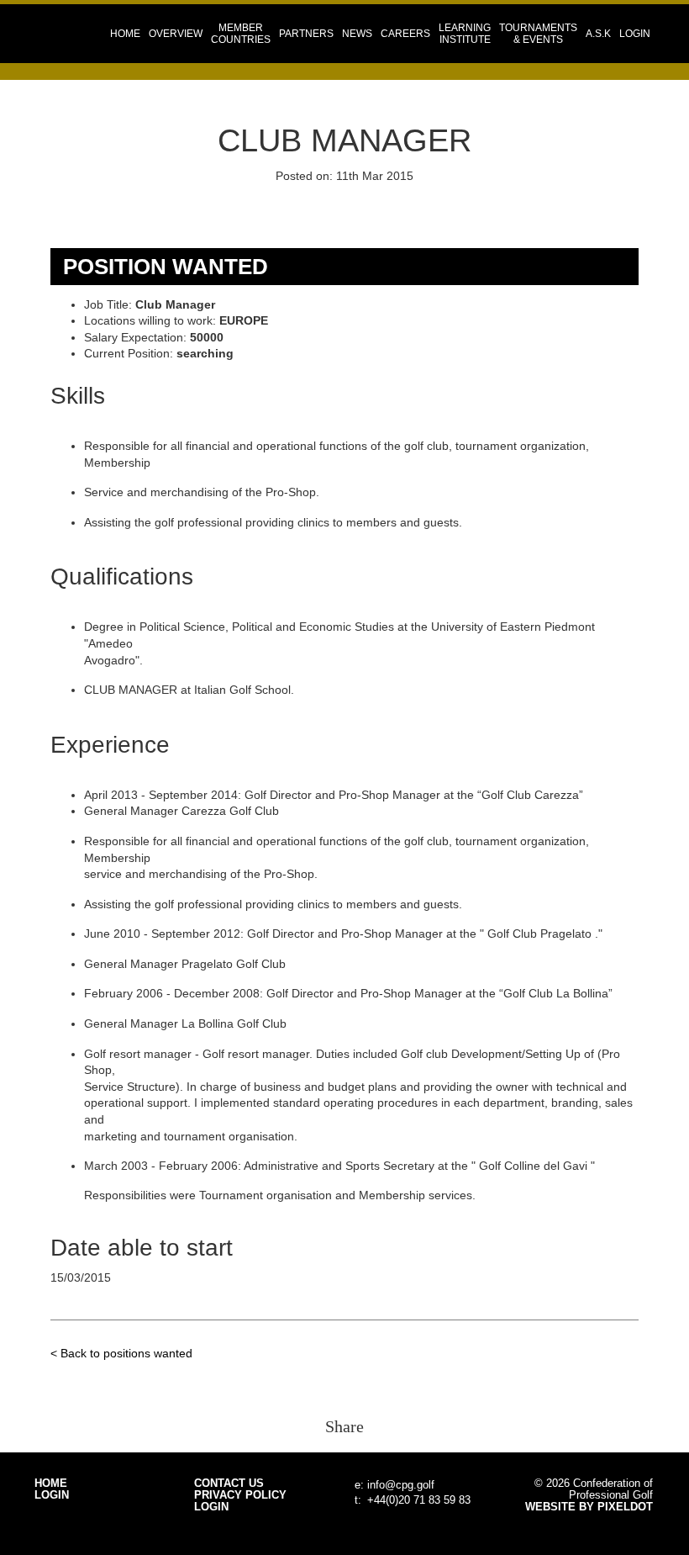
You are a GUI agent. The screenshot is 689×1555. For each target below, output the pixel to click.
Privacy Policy (240, 1495)
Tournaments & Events (538, 33)
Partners (306, 34)
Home (125, 34)
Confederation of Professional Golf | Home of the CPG (89, 33)
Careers (405, 34)
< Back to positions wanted (121, 1353)
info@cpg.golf (400, 1485)
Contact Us (229, 1483)
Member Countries (241, 33)
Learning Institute (465, 33)
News (357, 34)
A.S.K (598, 34)
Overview (175, 34)
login (634, 34)
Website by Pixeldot (589, 1507)
